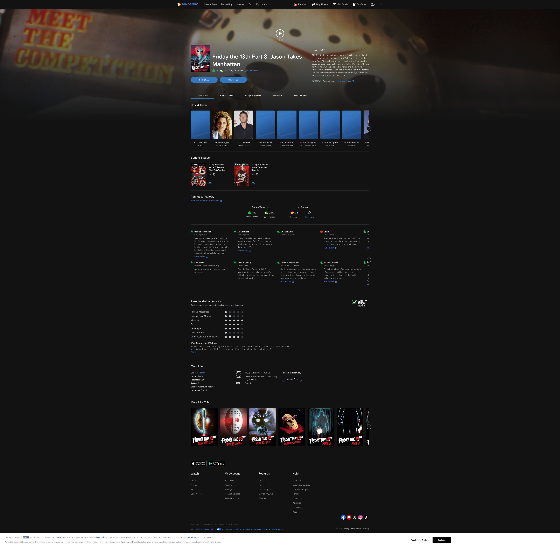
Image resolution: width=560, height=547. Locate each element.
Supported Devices (301, 485)
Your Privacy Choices (230, 529)
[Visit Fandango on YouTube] (348, 517)
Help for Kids (276, 529)
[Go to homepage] (188, 4)
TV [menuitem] (250, 4)
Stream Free (196, 494)
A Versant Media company (360, 529)
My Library (229, 480)
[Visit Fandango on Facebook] (343, 517)
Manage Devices (232, 494)
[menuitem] (340, 4)
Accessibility (298, 507)
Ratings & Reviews (253, 95)
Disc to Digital (265, 489)
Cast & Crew (202, 95)
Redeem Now (292, 379)
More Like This (300, 95)
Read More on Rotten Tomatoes (205, 200)
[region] (280, 540)
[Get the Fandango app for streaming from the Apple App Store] (199, 463)
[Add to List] (210, 183)
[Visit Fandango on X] (354, 517)
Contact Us (297, 498)
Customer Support (301, 489)
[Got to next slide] (369, 128)
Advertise (297, 503)
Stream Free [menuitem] (210, 4)
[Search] (381, 4)
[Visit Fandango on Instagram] (360, 517)
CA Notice (246, 529)
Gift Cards (263, 498)
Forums (296, 494)
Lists (260, 480)
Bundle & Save (226, 95)
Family (261, 485)
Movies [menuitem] (240, 4)
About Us (297, 480)
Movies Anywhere (267, 494)
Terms (58, 537)
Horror (202, 373)
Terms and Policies (260, 529)
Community (294, 217)
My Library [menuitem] (261, 4)
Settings (228, 489)
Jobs (295, 512)
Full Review (199, 256)
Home (193, 480)
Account (228, 485)
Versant (26, 537)
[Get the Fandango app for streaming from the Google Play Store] (216, 463)
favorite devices (344, 81)
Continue (442, 540)
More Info (277, 95)
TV (192, 489)
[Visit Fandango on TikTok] (366, 517)
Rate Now (309, 217)
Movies (194, 485)
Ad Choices (195, 529)
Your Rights (191, 537)
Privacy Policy (209, 529)
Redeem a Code (232, 498)
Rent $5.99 (204, 80)
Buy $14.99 (233, 80)
